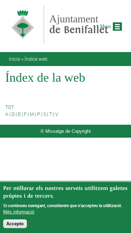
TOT (9, 107)
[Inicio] (22, 40)
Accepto (15, 223)
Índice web (36, 59)
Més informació (18, 211)
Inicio (14, 59)
